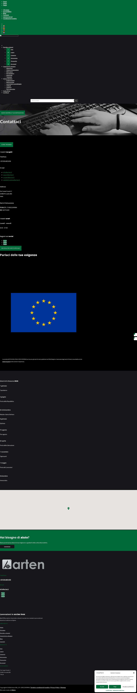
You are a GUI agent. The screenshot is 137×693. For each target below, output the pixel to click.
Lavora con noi (8, 17)
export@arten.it (8, 175)
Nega (115, 686)
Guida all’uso (6, 91)
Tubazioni (9, 77)
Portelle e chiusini (8, 47)
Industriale (9, 75)
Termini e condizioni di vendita (40, 687)
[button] (134, 673)
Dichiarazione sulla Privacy (118, 690)
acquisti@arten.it (8, 177)
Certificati (6, 92)
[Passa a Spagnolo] (56, 28)
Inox (10, 49)
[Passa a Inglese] (56, 27)
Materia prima (10, 82)
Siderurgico (9, 71)
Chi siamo (6, 10)
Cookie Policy (109, 690)
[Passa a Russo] (56, 32)
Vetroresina (12, 58)
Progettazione (10, 80)
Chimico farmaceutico (12, 70)
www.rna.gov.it (6, 361)
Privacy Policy (55, 687)
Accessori (12, 64)
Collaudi (8, 85)
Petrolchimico (10, 73)
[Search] (76, 100)
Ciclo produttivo (7, 78)
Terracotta (12, 61)
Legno (11, 52)
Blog (4, 13)
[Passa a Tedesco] (56, 31)
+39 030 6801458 (5, 580)
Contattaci (7, 546)
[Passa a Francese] (56, 30)
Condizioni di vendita (10, 18)
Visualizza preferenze (128, 686)
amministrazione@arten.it (11, 180)
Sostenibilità (7, 12)
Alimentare (9, 68)
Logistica (8, 87)
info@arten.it (7, 172)
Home (1, 627)
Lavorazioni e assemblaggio (13, 84)
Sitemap (63, 687)
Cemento (12, 55)
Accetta (102, 686)
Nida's (14, 690)
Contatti (6, 15)
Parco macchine (10, 89)
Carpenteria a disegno (9, 66)
